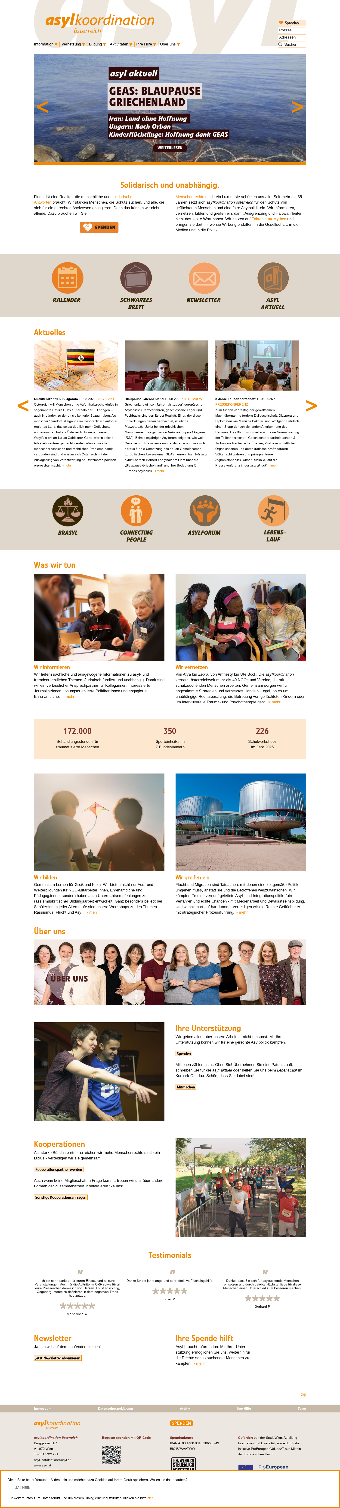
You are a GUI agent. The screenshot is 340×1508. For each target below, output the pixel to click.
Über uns (168, 44)
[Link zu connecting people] (135, 541)
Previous (64, 102)
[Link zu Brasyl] (67, 541)
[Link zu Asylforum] (204, 541)
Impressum (42, 1408)
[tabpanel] (170, 108)
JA (17, 1488)
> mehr (68, 696)
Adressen (287, 37)
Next (276, 102)
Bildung (95, 44)
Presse (285, 30)
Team (302, 1408)
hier (150, 1498)
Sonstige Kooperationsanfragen (60, 1197)
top (303, 1394)
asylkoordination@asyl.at (52, 1460)
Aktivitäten (119, 44)
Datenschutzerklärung (115, 1408)
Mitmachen (186, 1087)
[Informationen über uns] (170, 1004)
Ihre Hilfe (144, 44)
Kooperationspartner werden (58, 1169)
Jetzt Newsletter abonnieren (57, 1358)
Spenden (292, 23)
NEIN (26, 1488)
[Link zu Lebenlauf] (272, 541)
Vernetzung (71, 44)
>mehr (66, 465)
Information (43, 44)
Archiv (185, 1408)
